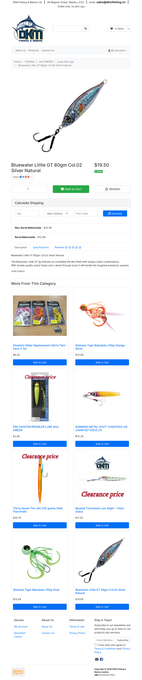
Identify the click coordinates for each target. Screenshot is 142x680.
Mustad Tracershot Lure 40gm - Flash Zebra (99, 510)
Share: (16, 177)
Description (20, 247)
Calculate (116, 213)
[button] (117, 50)
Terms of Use (76, 626)
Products (34, 50)
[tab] (20, 247)
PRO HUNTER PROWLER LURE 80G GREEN (36, 428)
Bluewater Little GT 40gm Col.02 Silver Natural (100, 591)
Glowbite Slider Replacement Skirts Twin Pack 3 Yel (39, 347)
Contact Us (48, 50)
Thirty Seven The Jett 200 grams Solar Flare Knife (38, 510)
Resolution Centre (20, 634)
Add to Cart (73, 189)
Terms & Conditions (105, 648)
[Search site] (85, 28)
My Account (21, 626)
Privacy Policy (77, 632)
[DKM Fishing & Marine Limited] (29, 28)
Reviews (60, 247)
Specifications (41, 247)
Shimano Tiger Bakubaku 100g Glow (36, 589)
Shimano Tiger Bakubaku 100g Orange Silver (100, 347)
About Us (20, 50)
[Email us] (97, 659)
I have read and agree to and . (112, 648)
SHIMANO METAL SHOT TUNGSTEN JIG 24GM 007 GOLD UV (101, 428)
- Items (119, 28)
